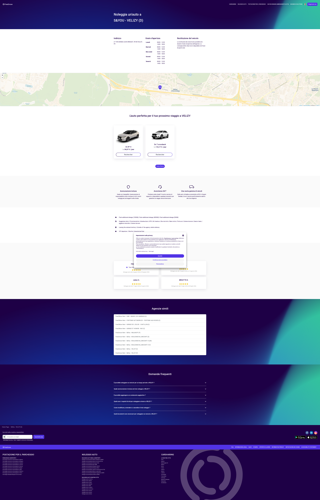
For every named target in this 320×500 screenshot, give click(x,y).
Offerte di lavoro (264, 447)
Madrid (162, 461)
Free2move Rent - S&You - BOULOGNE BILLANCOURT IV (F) (133, 345)
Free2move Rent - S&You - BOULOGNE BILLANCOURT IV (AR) (134, 341)
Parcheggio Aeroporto (9, 458)
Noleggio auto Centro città (90, 477)
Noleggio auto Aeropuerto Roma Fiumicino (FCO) (92, 461)
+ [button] (2, 75)
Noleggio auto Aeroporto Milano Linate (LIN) (91, 471)
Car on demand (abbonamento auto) (278, 4)
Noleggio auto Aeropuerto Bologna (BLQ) (90, 467)
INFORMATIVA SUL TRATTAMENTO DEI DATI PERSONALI (18, 440)
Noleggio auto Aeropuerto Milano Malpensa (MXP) (93, 459)
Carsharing (232, 4)
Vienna (162, 469)
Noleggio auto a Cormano (87, 489)
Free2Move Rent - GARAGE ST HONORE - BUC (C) (130, 328)
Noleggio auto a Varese (87, 490)
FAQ (232, 447)
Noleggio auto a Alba (86, 485)
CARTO (318, 105)
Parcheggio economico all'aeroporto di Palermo (13, 471)
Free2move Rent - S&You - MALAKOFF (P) (128, 332)
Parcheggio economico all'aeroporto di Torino (12, 472)
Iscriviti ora (39, 437)
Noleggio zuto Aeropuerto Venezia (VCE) (90, 463)
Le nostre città (166, 458)
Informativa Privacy (278, 447)
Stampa (255, 447)
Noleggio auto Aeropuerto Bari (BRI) (89, 464)
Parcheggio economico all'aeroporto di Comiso (13, 464)
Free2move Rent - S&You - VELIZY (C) (127, 349)
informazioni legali (241, 447)
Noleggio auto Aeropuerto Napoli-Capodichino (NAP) (93, 472)
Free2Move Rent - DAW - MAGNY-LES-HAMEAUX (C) (131, 316)
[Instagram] (315, 432)
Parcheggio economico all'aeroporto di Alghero (13, 459)
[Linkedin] (311, 432)
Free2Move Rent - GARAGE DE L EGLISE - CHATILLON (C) (133, 324)
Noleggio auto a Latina (87, 482)
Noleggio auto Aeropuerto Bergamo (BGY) (91, 466)
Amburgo (163, 477)
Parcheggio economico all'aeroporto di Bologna (13, 461)
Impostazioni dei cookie (293, 447)
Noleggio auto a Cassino (87, 479)
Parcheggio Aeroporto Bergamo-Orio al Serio (12, 474)
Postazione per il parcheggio (257, 4)
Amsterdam (163, 482)
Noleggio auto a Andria (87, 493)
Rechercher (128, 155)
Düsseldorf (163, 474)
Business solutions (296, 4)
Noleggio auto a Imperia (87, 487)
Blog (250, 447)
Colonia (163, 472)
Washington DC (164, 463)
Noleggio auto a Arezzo (87, 492)
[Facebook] (307, 432)
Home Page (5, 427)
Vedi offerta (160, 166)
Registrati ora (312, 4)
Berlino (162, 471)
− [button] (2, 78)
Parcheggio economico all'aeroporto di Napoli (12, 467)
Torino (162, 467)
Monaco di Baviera (165, 479)
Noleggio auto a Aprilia (87, 480)
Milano (162, 464)
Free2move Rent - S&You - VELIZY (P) (127, 353)
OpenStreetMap (307, 105)
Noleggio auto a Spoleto (87, 484)
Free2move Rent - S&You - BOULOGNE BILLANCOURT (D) (132, 336)
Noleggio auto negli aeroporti (91, 458)
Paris (162, 459)
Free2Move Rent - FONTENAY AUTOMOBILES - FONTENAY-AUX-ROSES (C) (138, 320)
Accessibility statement (308, 447)
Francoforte (163, 476)
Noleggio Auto (242, 4)
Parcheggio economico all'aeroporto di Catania (13, 463)
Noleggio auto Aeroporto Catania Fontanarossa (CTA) (93, 469)
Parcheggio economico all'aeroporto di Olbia (12, 469)
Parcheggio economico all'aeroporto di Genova (13, 466)
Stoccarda (163, 481)
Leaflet (300, 105)
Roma (162, 466)
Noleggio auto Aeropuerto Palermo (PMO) (91, 474)
